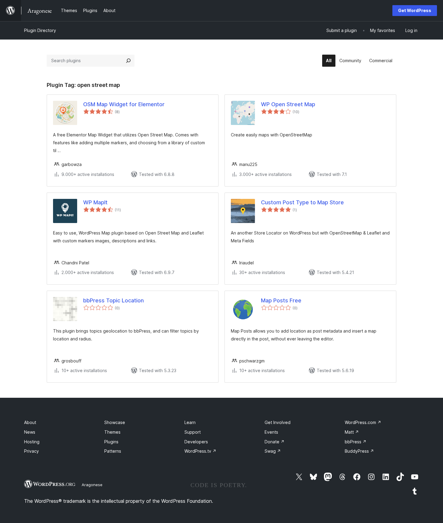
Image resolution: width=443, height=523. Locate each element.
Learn (190, 422)
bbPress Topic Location (113, 300)
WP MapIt (95, 202)
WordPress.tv (200, 451)
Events (271, 432)
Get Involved (278, 422)
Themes (112, 432)
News (29, 432)
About (30, 422)
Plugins (111, 441)
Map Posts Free (281, 300)
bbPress (355, 441)
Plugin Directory (40, 30)
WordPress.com (363, 422)
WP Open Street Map (288, 104)
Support (192, 432)
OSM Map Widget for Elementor (124, 104)
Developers (196, 441)
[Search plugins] (128, 61)
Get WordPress (414, 10)
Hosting (31, 441)
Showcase (114, 422)
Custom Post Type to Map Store (302, 202)
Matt (352, 432)
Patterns (112, 451)
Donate (274, 441)
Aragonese (92, 484)
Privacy (31, 451)
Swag (273, 451)
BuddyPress (359, 451)
